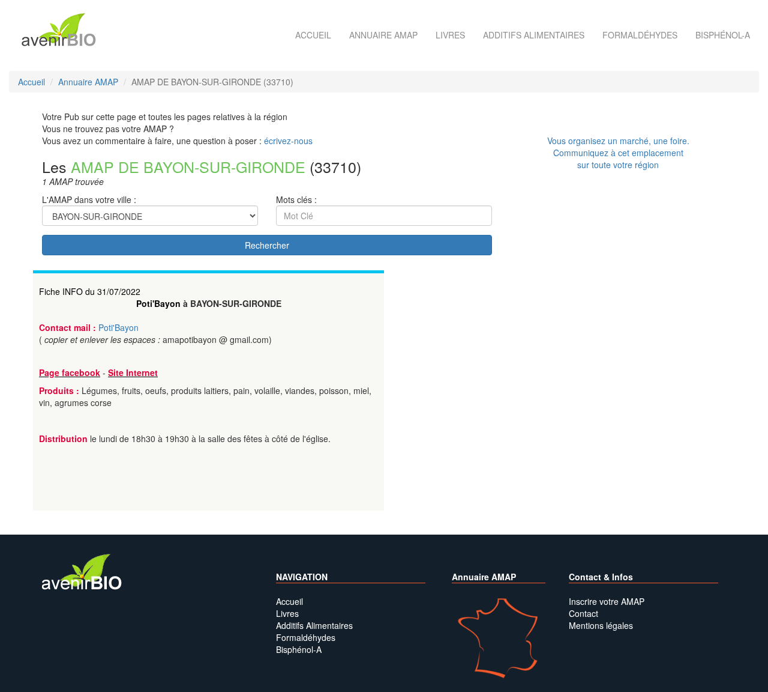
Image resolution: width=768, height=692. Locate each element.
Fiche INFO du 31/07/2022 (89, 291)
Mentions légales (601, 625)
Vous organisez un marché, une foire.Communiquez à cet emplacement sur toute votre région (618, 153)
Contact (583, 613)
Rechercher (267, 245)
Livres (450, 35)
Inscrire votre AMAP (606, 601)
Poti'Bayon (158, 303)
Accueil (313, 35)
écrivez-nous (288, 141)
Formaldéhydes (639, 35)
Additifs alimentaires (533, 35)
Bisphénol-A (722, 35)
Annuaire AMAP (383, 35)
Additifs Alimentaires (314, 625)
